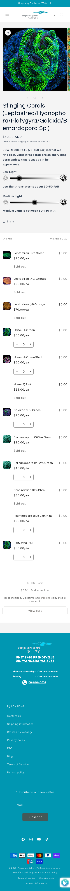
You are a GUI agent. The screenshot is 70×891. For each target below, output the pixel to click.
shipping (46, 597)
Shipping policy (47, 878)
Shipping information (20, 723)
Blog (10, 756)
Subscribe (35, 817)
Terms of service (26, 878)
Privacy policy (16, 740)
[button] (7, 14)
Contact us (14, 715)
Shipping (22, 141)
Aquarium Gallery (27, 868)
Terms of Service (18, 764)
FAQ (9, 748)
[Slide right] (43, 98)
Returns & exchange (20, 731)
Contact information (36, 883)
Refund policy (16, 772)
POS (38, 868)
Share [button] (10, 221)
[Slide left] (27, 98)
